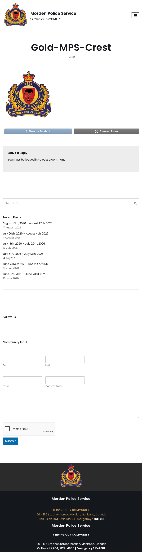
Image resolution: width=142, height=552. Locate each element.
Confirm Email (54, 386)
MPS (72, 57)
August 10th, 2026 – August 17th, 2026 (27, 223)
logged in (31, 160)
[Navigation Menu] (135, 15)
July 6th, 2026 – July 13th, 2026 (23, 254)
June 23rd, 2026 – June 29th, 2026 (25, 264)
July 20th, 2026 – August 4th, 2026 (25, 234)
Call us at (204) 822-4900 (55, 548)
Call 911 (99, 519)
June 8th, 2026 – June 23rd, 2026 (25, 274)
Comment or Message (19, 394)
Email (6, 386)
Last (47, 365)
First (5, 365)
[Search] (135, 203)
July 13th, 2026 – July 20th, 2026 (24, 244)
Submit (10, 441)
